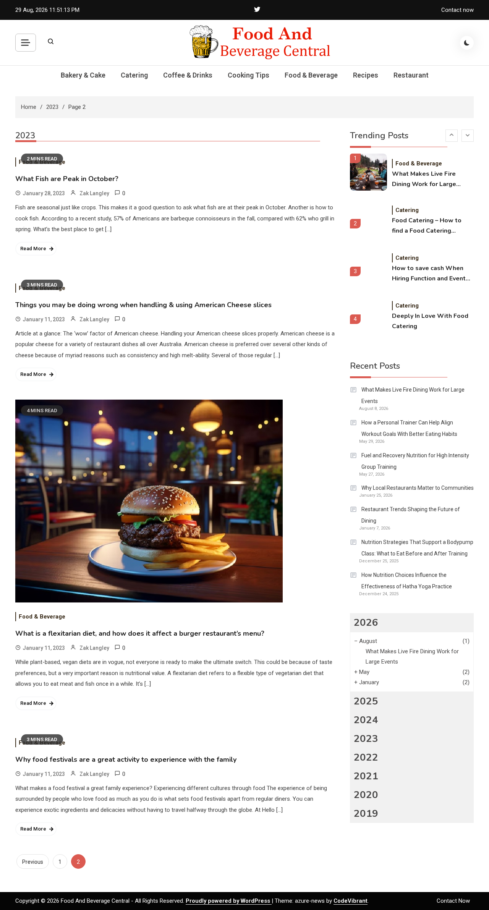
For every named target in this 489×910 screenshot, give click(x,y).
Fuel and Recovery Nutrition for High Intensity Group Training (415, 461)
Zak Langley (94, 193)
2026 (366, 622)
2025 (366, 701)
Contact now (457, 9)
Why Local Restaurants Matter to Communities (417, 488)
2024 (366, 720)
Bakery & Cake (83, 75)
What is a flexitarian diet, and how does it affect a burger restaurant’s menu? (139, 633)
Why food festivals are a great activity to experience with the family (125, 759)
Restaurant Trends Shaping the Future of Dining (410, 515)
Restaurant (411, 75)
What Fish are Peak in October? (66, 178)
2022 (366, 757)
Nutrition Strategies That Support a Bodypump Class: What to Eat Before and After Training (417, 548)
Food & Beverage (311, 75)
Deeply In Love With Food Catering (430, 321)
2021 (366, 776)
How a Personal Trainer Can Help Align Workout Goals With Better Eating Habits (409, 428)
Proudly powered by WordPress (229, 900)
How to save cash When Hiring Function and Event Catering (429, 274)
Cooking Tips (248, 75)
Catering (134, 75)
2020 (366, 795)
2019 (366, 813)
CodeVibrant (351, 900)
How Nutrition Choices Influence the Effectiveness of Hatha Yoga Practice (406, 580)
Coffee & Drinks (187, 75)
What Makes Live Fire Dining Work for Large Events (424, 179)
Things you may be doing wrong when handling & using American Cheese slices (143, 304)
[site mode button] (467, 43)
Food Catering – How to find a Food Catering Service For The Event (426, 226)
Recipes (365, 75)
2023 (366, 738)
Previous (32, 862)
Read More (33, 248)
